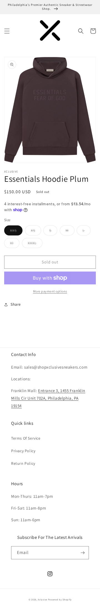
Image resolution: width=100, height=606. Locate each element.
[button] (7, 31)
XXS (16, 231)
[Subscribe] (82, 552)
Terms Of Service (26, 438)
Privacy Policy (23, 450)
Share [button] (16, 304)
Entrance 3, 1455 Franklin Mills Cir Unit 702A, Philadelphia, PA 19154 (48, 398)
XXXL (35, 244)
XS (36, 231)
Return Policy (23, 463)
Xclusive (42, 599)
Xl (14, 244)
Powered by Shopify (60, 599)
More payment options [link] (50, 291)
